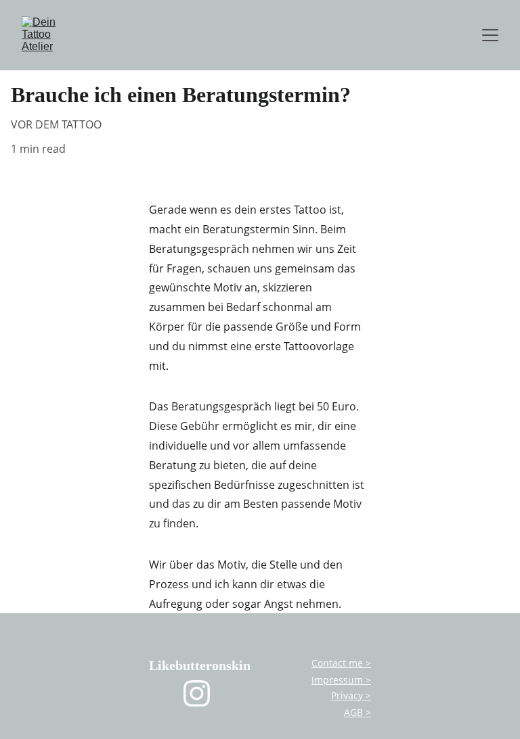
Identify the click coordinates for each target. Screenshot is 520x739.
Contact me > (341, 663)
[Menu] (490, 35)
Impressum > (341, 679)
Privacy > (351, 695)
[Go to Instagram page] (196, 693)
